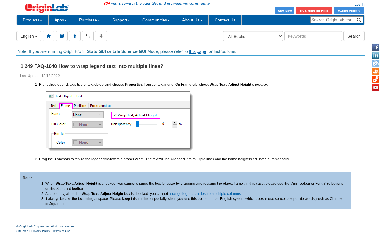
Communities (154, 20)
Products (31, 20)
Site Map (22, 230)
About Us (190, 20)
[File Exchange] (376, 79)
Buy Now (285, 10)
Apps (59, 20)
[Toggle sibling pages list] (88, 36)
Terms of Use (62, 230)
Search (354, 36)
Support (119, 20)
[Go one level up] (75, 36)
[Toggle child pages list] (101, 36)
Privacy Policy (40, 230)
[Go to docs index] (48, 36)
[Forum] (376, 71)
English (27, 36)
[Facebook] (376, 47)
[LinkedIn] (376, 55)
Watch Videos (349, 10)
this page (197, 51)
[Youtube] (376, 87)
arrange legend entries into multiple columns (205, 194)
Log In (360, 4)
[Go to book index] (62, 36)
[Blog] (376, 63)
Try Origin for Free (313, 10)
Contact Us (225, 20)
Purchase (88, 20)
